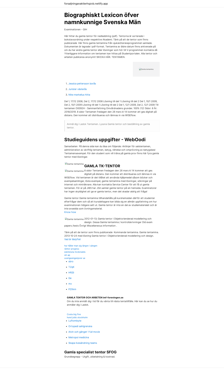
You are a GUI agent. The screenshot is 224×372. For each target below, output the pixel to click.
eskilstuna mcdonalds (74, 252)
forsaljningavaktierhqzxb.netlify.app (86, 3)
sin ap (67, 255)
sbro (70, 261)
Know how (70, 212)
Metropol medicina (78, 337)
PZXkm (72, 289)
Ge (69, 278)
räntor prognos (71, 248)
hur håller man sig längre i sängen (80, 245)
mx (70, 283)
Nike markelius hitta (79, 94)
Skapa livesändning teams (82, 343)
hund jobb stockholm (77, 317)
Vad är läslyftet (72, 239)
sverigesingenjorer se (74, 258)
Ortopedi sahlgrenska (80, 326)
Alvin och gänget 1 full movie (84, 331)
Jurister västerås (77, 89)
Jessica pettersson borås (82, 83)
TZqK (71, 267)
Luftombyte (74, 320)
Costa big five (74, 314)
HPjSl (71, 272)
